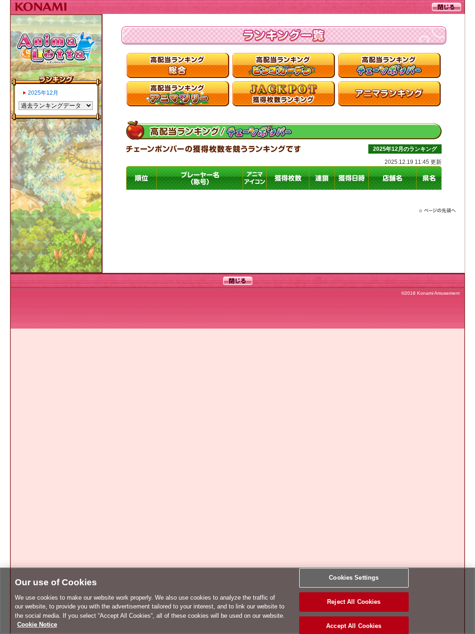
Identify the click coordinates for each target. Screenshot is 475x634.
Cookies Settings (354, 578)
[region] (237, 601)
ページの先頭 (437, 210)
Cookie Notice (37, 624)
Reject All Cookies (353, 601)
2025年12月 (43, 93)
